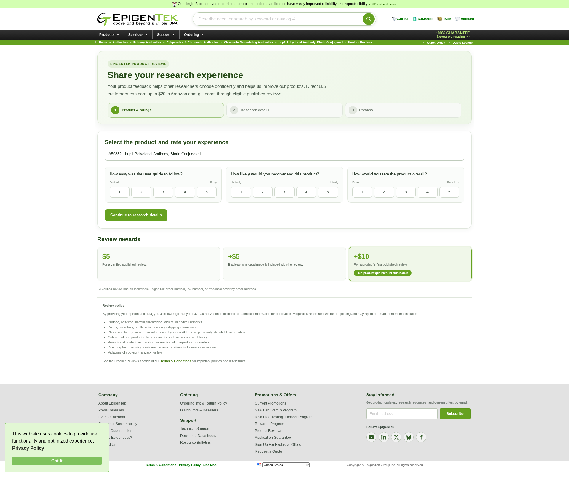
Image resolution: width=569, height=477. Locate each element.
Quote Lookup (463, 42)
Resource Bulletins (195, 442)
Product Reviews (268, 431)
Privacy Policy (28, 448)
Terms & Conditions (175, 361)
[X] (396, 437)
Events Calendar (111, 417)
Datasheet (426, 18)
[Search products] (369, 19)
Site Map (210, 465)
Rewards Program (269, 424)
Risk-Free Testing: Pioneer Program (283, 417)
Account (467, 18)
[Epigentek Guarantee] (454, 35)
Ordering (191, 35)
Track (447, 18)
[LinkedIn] (384, 437)
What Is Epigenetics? (115, 437)
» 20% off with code (383, 4)
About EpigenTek (112, 403)
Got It (57, 460)
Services (135, 35)
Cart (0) (402, 18)
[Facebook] (421, 437)
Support (163, 35)
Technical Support (194, 429)
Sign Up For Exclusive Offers (278, 445)
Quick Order (436, 42)
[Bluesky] (409, 437)
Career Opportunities (115, 431)
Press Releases (111, 410)
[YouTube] (371, 437)
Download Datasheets (198, 436)
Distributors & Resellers (199, 410)
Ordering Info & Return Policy (203, 403)
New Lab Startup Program (276, 410)
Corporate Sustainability (117, 424)
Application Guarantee (273, 437)
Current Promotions (270, 403)
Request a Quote (268, 451)
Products (107, 35)
